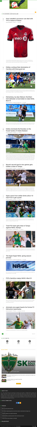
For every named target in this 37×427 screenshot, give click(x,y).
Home (2, 12)
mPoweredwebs (18, 426)
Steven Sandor (8, 22)
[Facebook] (17, 403)
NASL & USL (16, 229)
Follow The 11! (5, 421)
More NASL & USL (19, 102)
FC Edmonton (14, 102)
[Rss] (20, 403)
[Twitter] (18, 403)
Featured (14, 229)
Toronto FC (14, 22)
